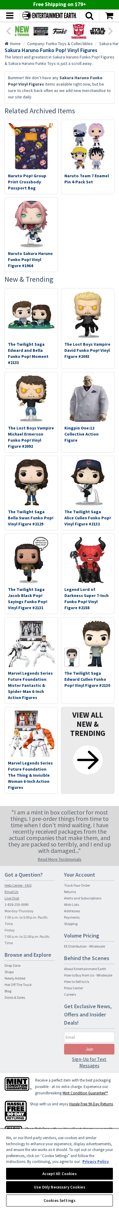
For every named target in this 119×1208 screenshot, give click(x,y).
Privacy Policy (95, 1161)
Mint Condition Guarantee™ (85, 1093)
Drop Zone (12, 965)
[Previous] (8, 30)
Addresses (72, 911)
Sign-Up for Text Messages (89, 1062)
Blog (8, 991)
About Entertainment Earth (85, 968)
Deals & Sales (15, 997)
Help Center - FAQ (18, 885)
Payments (72, 917)
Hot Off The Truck (18, 984)
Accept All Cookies (59, 1173)
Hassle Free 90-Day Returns (91, 1104)
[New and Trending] (22, 31)
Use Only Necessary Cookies (59, 1187)
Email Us (11, 891)
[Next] (110, 30)
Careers (70, 994)
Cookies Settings (59, 1200)
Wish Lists (71, 904)
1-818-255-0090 (16, 904)
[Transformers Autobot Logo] (79, 31)
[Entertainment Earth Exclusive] (41, 31)
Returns (70, 891)
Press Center (73, 988)
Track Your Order (77, 885)
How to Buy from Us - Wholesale (88, 975)
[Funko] (60, 31)
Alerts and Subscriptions (82, 898)
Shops (9, 972)
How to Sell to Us (76, 981)
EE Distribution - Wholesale (84, 946)
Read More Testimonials (59, 859)
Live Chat (12, 898)
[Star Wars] (98, 31)
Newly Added (15, 978)
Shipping (71, 923)
